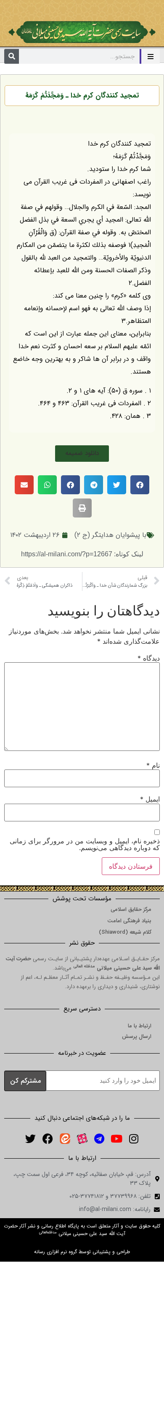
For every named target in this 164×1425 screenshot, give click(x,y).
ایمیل (150, 799)
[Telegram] (99, 1138)
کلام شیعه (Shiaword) (125, 932)
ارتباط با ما (139, 1025)
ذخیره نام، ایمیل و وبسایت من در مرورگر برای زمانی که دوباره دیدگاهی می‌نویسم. (85, 844)
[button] (82, 453)
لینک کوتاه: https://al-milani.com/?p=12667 (82, 554)
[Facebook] (47, 1138)
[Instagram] (133, 1138)
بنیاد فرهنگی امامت (129, 920)
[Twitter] (30, 1138)
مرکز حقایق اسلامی (131, 909)
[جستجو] (11, 56)
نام (153, 765)
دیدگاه (149, 658)
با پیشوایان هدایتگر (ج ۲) (110, 535)
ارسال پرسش (136, 1036)
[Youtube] (116, 1138)
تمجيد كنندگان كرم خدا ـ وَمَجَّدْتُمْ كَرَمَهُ (82, 95)
